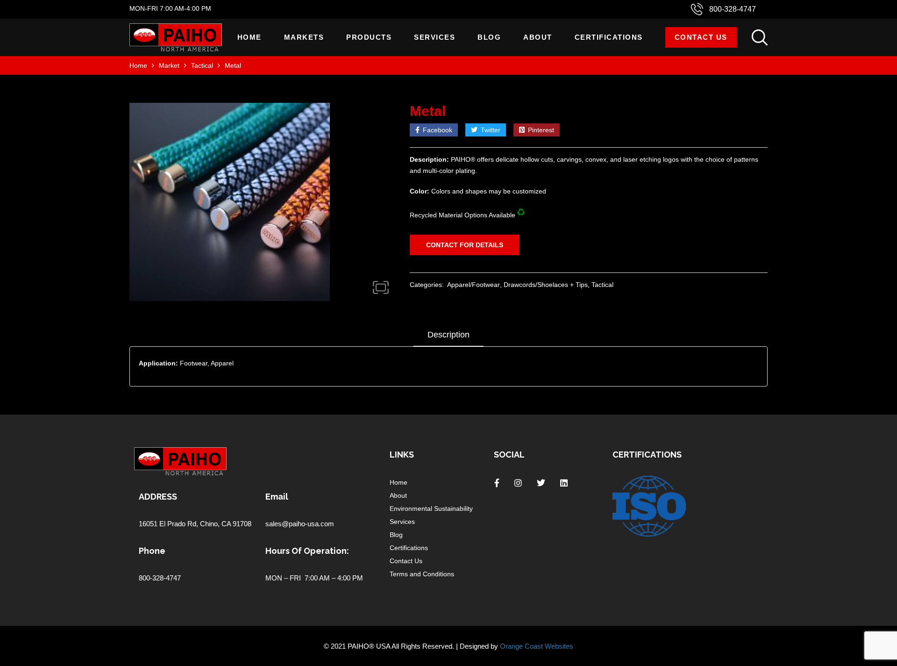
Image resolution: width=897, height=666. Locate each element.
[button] (381, 287)
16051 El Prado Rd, (169, 524)
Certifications (609, 37)
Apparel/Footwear (473, 284)
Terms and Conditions (422, 574)
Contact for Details (464, 245)
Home (249, 37)
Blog (489, 37)
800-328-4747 (732, 9)
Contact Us (701, 37)
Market (169, 65)
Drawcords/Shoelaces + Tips (546, 284)
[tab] (448, 338)
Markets (304, 37)
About (537, 37)
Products (369, 37)
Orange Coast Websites (536, 646)
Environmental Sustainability (431, 508)
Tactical (202, 65)
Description (448, 334)
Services (434, 37)
